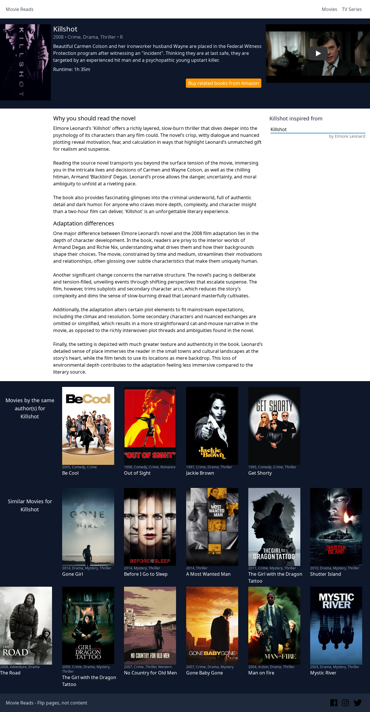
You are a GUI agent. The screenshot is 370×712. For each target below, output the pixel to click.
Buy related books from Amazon (223, 83)
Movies (329, 9)
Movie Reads (20, 9)
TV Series (352, 9)
